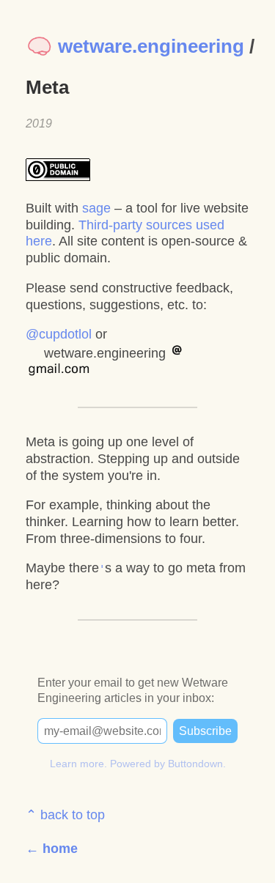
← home (52, 848)
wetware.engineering (148, 46)
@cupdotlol (59, 334)
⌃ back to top (65, 815)
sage (96, 208)
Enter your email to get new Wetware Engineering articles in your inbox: (132, 690)
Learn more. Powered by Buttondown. (138, 763)
